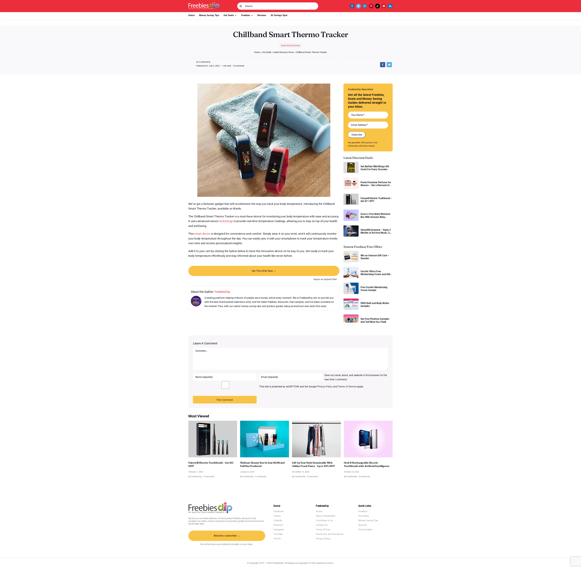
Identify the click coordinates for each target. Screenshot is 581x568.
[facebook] (352, 6)
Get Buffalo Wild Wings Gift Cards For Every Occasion (375, 168)
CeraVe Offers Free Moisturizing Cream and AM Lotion (375, 273)
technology (226, 221)
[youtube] (383, 6)
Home (257, 52)
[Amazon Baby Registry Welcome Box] (351, 210)
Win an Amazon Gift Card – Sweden (375, 257)
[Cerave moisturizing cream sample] (351, 283)
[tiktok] (377, 6)
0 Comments (238, 66)
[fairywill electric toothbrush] (351, 194)
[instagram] (364, 6)
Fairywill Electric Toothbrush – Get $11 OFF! (376, 200)
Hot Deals (266, 52)
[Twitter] (389, 64)
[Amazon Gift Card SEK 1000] (351, 252)
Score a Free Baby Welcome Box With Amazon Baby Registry (375, 215)
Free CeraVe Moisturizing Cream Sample (374, 289)
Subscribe (356, 134)
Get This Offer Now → (264, 270)
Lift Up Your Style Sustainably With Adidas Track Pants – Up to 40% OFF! (313, 464)
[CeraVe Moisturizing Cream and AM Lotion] (351, 267)
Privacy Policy (325, 386)
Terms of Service (347, 386)
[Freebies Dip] (203, 2)
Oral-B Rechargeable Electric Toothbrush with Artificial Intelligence (367, 464)
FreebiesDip (222, 292)
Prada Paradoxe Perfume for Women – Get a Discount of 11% (376, 184)
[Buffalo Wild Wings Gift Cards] (351, 163)
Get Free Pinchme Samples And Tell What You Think (375, 320)
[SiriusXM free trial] (351, 226)
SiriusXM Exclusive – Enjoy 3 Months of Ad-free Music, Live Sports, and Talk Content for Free (376, 231)
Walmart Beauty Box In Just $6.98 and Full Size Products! (262, 464)
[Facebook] (382, 64)
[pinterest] (371, 6)
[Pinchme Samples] (351, 315)
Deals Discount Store (290, 45)
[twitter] (358, 6)
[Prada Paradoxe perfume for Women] (351, 178)
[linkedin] (390, 6)
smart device (202, 233)
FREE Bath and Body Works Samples (375, 304)
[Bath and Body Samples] (351, 299)
